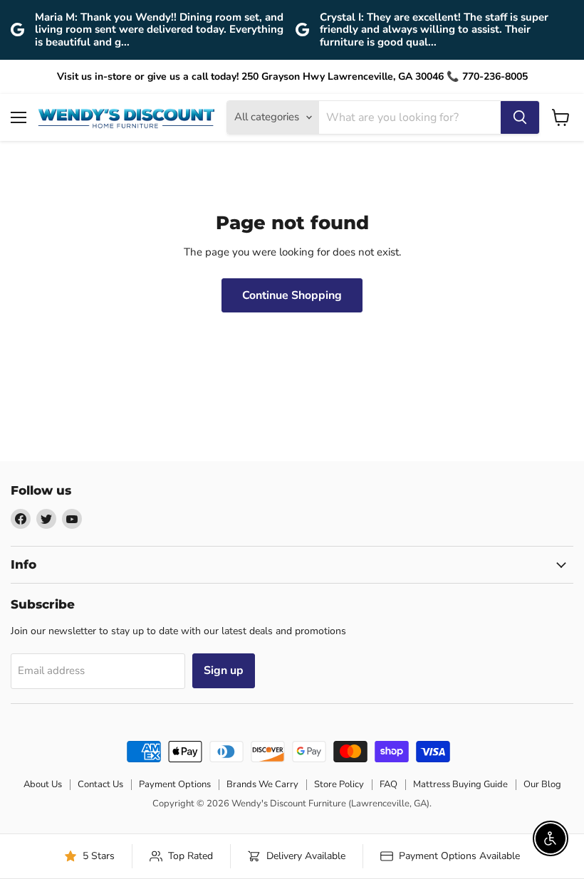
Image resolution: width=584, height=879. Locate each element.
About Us (43, 784)
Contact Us (100, 784)
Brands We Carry (262, 784)
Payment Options (175, 784)
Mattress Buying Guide (460, 784)
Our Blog (542, 784)
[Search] (520, 117)
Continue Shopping (292, 295)
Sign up (224, 670)
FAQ (388, 784)
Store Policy (339, 784)
